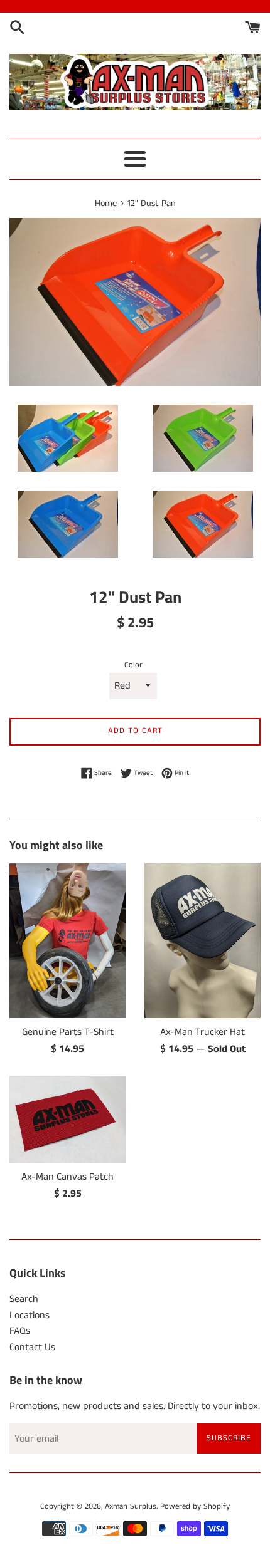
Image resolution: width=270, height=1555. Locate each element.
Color (133, 664)
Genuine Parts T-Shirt (68, 1032)
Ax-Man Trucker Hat (202, 1032)
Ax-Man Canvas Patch (67, 1177)
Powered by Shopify (195, 1506)
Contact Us (32, 1347)
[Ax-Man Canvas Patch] (67, 1119)
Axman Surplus (130, 1506)
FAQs (19, 1331)
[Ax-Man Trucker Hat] (202, 940)
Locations (29, 1315)
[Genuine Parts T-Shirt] (67, 940)
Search (23, 1299)
